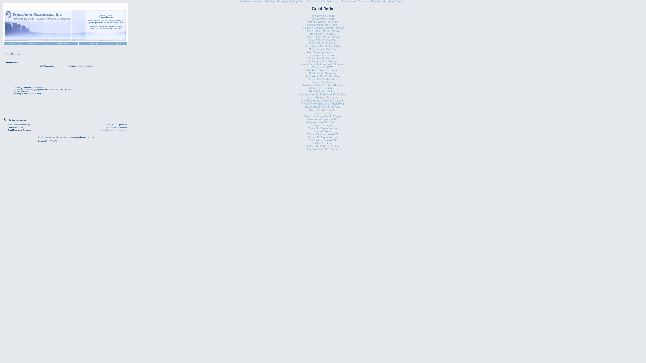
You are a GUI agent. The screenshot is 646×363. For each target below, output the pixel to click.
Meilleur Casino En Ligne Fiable (322, 85)
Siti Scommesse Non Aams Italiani (322, 100)
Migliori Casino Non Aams (322, 22)
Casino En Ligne (322, 125)
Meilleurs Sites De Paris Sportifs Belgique (322, 94)
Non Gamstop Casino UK (322, 52)
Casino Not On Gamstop (322, 58)
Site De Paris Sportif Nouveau (322, 106)
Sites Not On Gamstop (322, 40)
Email (40, 137)
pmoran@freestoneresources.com (113, 130)
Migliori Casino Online (322, 91)
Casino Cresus (322, 113)
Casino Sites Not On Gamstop (322, 31)
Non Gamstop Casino (322, 15)
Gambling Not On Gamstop (322, 61)
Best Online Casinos (322, 34)
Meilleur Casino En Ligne (322, 70)
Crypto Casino (322, 131)
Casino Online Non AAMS (322, 134)
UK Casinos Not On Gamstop (322, 46)
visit (97, 28)
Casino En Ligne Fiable (322, 119)
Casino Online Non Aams (322, 122)
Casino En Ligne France (322, 128)
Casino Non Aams (322, 82)
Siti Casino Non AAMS (322, 140)
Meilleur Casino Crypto (322, 88)
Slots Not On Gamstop (322, 43)
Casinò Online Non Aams (322, 149)
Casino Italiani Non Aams (322, 25)
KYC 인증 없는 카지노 (322, 109)
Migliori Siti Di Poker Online (322, 146)
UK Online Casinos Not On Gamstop (322, 28)
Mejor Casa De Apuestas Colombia (322, 64)
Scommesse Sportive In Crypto (322, 116)
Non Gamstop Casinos (322, 49)
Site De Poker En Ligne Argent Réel (322, 103)
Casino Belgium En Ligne (322, 97)
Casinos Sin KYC (322, 67)
